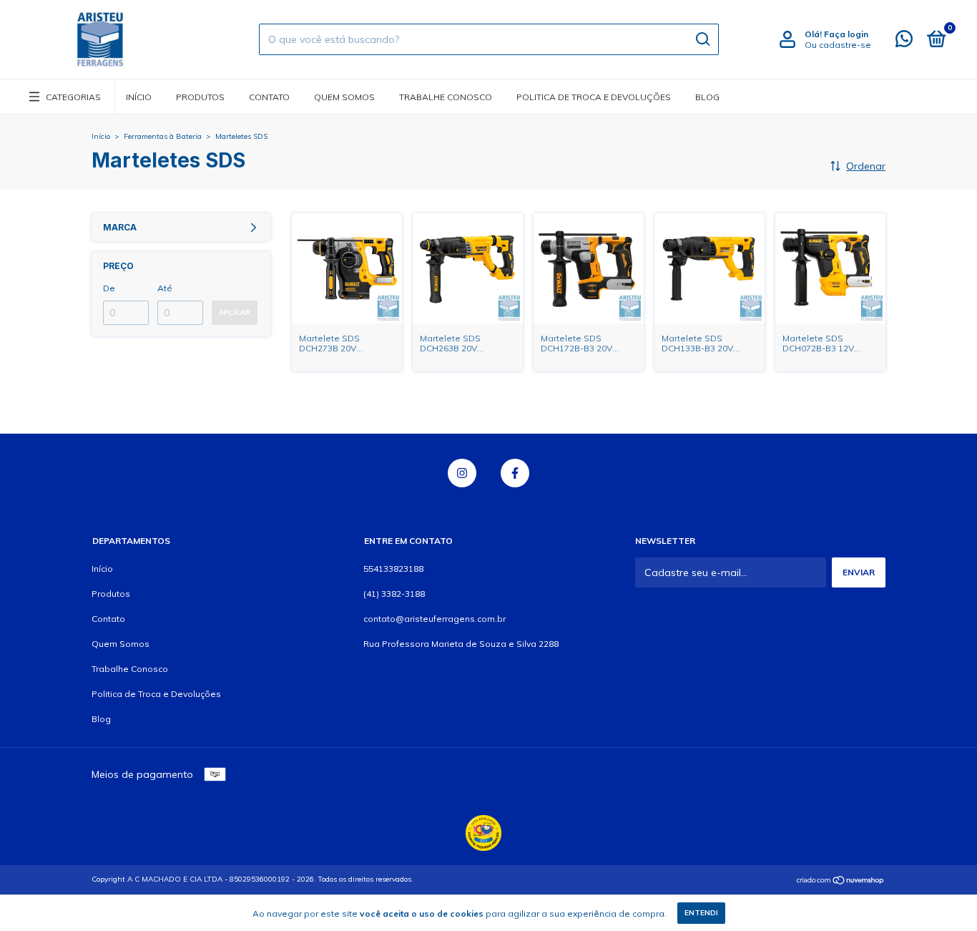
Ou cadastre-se (838, 44)
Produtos (200, 97)
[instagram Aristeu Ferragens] (462, 473)
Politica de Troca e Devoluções (593, 97)
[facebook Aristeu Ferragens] (515, 473)
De (109, 288)
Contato (269, 97)
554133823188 (393, 568)
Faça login (846, 34)
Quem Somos (344, 97)
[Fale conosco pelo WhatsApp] (904, 41)
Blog (707, 97)
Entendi (701, 912)
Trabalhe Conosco (445, 97)
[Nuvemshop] (840, 880)
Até (164, 288)
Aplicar (234, 312)
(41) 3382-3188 (394, 593)
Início (139, 97)
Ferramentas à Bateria (163, 136)
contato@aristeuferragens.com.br (434, 618)
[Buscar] (702, 39)
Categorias (73, 97)
